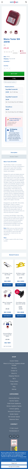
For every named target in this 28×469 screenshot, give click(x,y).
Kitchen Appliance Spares (14, 406)
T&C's (14, 378)
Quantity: (6, 65)
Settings (14, 460)
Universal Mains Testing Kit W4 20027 (7, 335)
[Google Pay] (14, 78)
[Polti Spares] (14, 442)
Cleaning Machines (14, 398)
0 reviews (15, 52)
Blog (14, 386)
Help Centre (14, 384)
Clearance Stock (14, 419)
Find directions (13, 431)
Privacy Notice (14, 381)
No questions (23, 52)
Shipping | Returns (14, 376)
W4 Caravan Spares (14, 416)
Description (14, 152)
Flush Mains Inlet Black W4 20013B (20, 303)
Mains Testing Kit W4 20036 (7, 303)
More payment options (10, 82)
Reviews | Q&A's (14, 156)
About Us (14, 373)
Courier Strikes (14, 361)
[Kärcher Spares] (14, 448)
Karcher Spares (14, 401)
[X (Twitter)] (14, 436)
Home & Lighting (14, 408)
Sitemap (14, 389)
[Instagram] (17, 436)
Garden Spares (14, 414)
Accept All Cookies (14, 466)
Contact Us (14, 370)
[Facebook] (10, 436)
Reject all (14, 463)
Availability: (7, 61)
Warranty (14, 368)
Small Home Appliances (14, 403)
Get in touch (14, 428)
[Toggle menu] (2, 2)
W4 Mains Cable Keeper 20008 (20, 274)
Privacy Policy (23, 456)
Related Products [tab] (14, 255)
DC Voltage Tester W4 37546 (7, 274)
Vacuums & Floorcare (14, 411)
